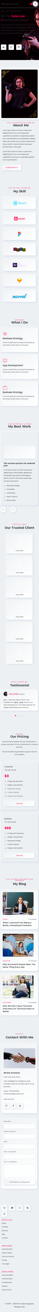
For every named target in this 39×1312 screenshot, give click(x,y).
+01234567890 (14, 1091)
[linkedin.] (20, 1106)
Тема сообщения (10, 1151)
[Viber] (4, 1214)
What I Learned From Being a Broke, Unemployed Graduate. (17, 924)
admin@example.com (16, 1094)
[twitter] (13, 1106)
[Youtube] (4, 1208)
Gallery (5, 919)
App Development (13, 365)
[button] (3, 509)
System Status (7, 1253)
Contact (5, 1238)
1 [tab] (15, 715)
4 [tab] (23, 715)
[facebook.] (6, 1106)
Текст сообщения (10, 1162)
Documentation (7, 1275)
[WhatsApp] (20, 1208)
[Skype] (27, 1208)
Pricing (4, 1260)
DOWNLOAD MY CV (12, 167)
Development (7, 1002)
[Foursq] (11, 47)
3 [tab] (20, 715)
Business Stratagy (13, 338)
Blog (3, 1234)
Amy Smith (19, 551)
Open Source (6, 1290)
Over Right (5, 1264)
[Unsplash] (3, 47)
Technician (6, 961)
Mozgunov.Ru (9, 3)
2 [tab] (18, 715)
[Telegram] (12, 1208)
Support (5, 1286)
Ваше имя (7, 1121)
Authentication (7, 1249)
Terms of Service (8, 1256)
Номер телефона (10, 1131)
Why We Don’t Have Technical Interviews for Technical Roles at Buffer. (18, 1009)
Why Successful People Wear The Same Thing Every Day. (19, 965)
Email (6, 1141)
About (4, 1223)
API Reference (7, 1282)
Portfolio (5, 1227)
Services (5, 1231)
